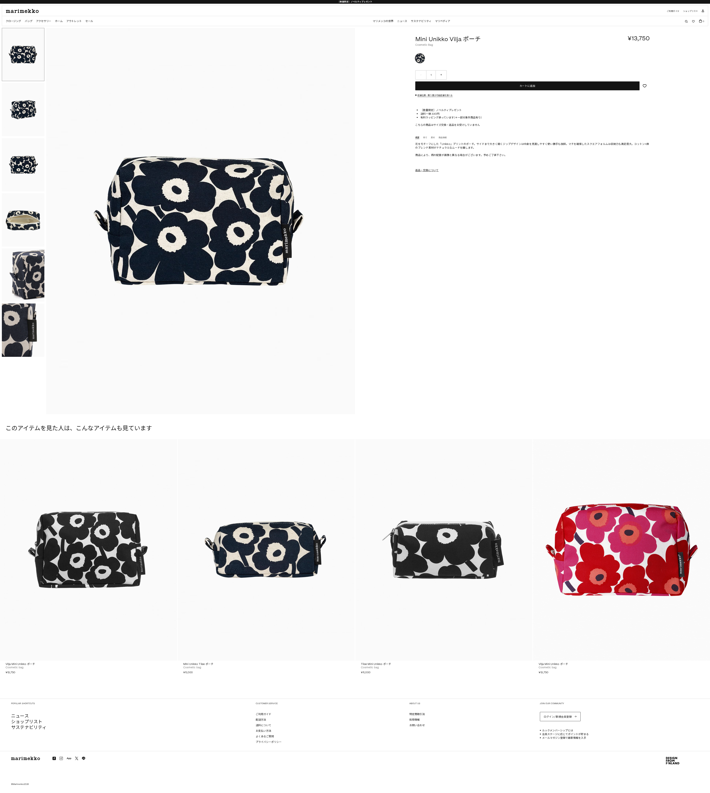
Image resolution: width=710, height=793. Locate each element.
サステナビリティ (421, 21)
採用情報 (414, 719)
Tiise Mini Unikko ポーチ (376, 664)
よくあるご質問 (265, 736)
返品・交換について (427, 170)
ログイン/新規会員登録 (558, 716)
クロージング (13, 21)
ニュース (402, 21)
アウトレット (74, 21)
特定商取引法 (417, 714)
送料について (263, 725)
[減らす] (420, 75)
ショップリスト (690, 11)
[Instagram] (61, 758)
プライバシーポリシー (269, 742)
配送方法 (261, 719)
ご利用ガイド (673, 11)
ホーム (58, 21)
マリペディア (442, 21)
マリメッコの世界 (383, 21)
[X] (76, 758)
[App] (69, 758)
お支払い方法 (263, 730)
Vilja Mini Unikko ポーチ (20, 664)
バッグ (28, 21)
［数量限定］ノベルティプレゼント (355, 2)
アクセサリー (43, 21)
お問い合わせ (417, 725)
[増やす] (441, 75)
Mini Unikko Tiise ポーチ (198, 664)
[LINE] (83, 758)
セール (89, 21)
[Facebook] (54, 758)
